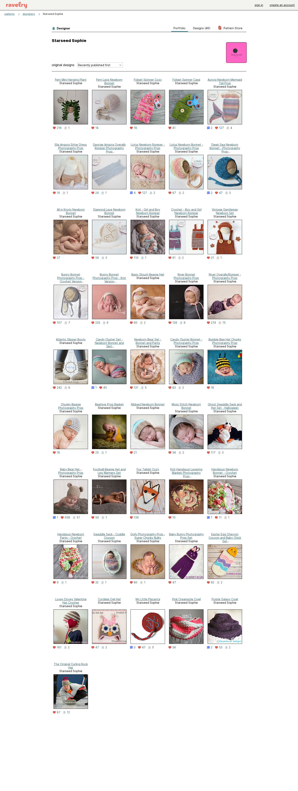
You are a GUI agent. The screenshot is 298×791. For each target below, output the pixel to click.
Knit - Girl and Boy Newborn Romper (148, 211)
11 (220, 517)
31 (212, 257)
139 (174, 322)
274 (213, 322)
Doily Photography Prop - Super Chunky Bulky (148, 535)
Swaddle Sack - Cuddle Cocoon (109, 535)
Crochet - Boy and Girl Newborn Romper (186, 211)
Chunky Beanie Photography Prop (70, 406)
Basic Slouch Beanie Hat (147, 274)
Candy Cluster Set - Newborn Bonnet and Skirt (109, 343)
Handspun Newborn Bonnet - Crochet (224, 471)
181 (59, 647)
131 (136, 387)
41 (174, 127)
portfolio (179, 28)
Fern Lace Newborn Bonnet (109, 81)
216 (59, 127)
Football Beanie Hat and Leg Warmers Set (109, 471)
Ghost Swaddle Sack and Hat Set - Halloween (225, 406)
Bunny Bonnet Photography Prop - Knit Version (109, 278)
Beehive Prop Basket (109, 404)
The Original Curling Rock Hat (71, 665)
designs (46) (201, 28)
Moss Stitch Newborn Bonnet (186, 406)
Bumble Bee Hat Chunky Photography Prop (225, 341)
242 (59, 387)
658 (67, 517)
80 (135, 582)
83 (174, 387)
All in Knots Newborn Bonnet (71, 211)
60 (135, 322)
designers (29, 13)
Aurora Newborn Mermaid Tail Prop (225, 81)
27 (58, 257)
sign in (259, 5)
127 (221, 127)
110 (136, 257)
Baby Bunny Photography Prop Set (186, 535)
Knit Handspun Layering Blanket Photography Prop (186, 473)
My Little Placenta (148, 599)
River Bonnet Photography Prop (186, 276)
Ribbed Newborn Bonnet (148, 404)
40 (105, 387)
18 (97, 127)
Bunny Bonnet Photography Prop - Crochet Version (70, 278)
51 (78, 517)
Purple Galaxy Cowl (225, 599)
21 (135, 452)
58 (174, 452)
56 (97, 257)
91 (174, 257)
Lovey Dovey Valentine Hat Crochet (71, 600)
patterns (9, 13)
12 (68, 712)
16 (58, 192)
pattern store (232, 28)
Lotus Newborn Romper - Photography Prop (148, 146)
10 (174, 517)
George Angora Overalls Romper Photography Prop (109, 148)
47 (221, 192)
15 (224, 322)
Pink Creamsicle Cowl (186, 599)
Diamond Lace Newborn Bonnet (109, 211)
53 (220, 647)
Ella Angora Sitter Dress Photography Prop (71, 146)
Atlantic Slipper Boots (71, 339)
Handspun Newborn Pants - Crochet (70, 535)
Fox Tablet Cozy (148, 469)
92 (212, 582)
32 (97, 582)
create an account (282, 5)
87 (174, 192)
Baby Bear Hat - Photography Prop (70, 471)
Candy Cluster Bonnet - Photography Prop (186, 341)
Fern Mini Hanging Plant (71, 79)
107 (59, 322)
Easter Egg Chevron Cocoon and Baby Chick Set (225, 537)
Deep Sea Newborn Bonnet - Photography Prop (225, 148)
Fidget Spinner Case (186, 79)
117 (213, 452)
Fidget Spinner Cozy (148, 79)
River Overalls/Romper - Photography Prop (225, 276)
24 (97, 192)
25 (97, 452)
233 (97, 322)
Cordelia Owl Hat (109, 599)
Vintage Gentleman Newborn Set (225, 211)
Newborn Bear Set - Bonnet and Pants (147, 341)
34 (174, 647)
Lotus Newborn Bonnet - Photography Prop (186, 146)
